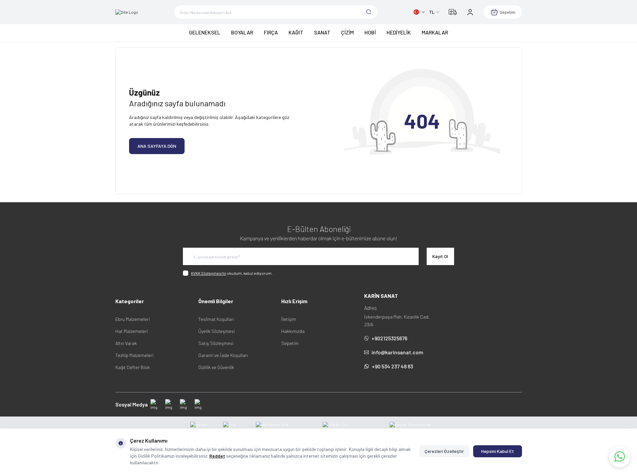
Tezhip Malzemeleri (134, 355)
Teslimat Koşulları (216, 319)
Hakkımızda (293, 331)
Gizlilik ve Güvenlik (216, 367)
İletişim (288, 319)
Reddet (217, 456)
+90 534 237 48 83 (392, 366)
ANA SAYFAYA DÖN (156, 146)
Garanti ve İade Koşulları (223, 355)
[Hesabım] (470, 12)
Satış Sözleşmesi (215, 343)
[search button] (369, 12)
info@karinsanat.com (397, 352)
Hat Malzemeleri (131, 331)
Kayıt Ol (440, 256)
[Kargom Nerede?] (453, 12)
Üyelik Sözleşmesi (216, 331)
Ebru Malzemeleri (132, 319)
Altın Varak (126, 343)
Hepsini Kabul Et (497, 451)
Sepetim (290, 343)
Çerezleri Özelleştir (444, 451)
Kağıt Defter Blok (132, 367)
